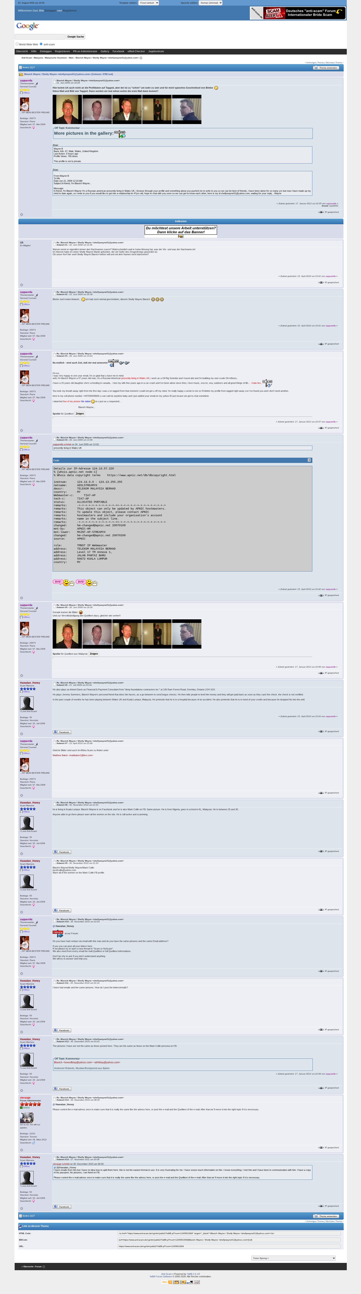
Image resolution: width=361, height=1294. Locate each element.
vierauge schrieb (61, 1164)
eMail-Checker (136, 51)
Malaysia (38, 58)
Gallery (105, 51)
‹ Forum (38, 1266)
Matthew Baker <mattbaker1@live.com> (73, 755)
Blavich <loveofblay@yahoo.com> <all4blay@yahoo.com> (87, 1062)
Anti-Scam (27, 58)
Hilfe (34, 51)
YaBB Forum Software (161, 1276)
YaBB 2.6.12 (193, 1274)
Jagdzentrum (156, 51)
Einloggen (50, 10)
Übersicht (22, 51)
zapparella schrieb (62, 444)
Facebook (118, 51)
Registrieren (70, 10)
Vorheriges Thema (315, 62)
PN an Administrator (85, 51)
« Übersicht (27, 1266)
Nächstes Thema (334, 62)
